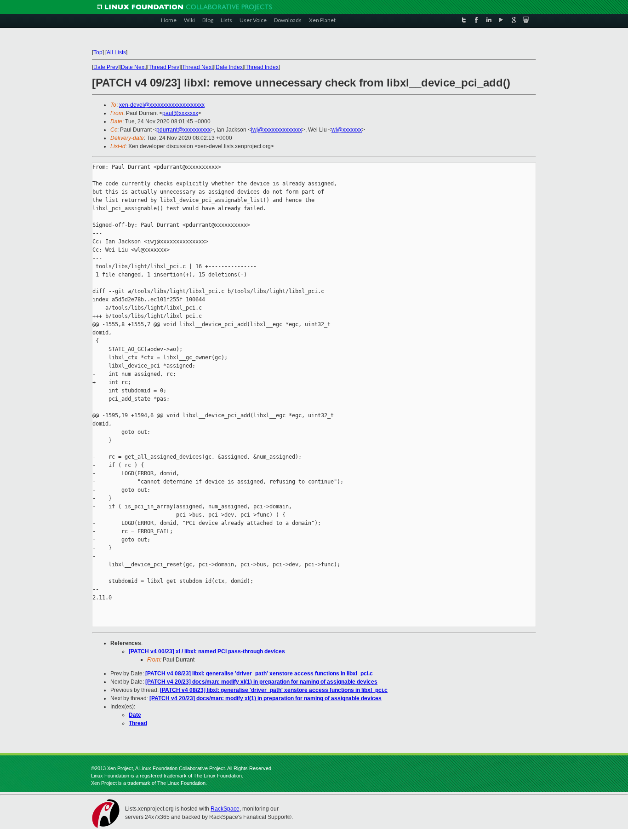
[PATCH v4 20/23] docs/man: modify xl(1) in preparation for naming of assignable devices (261, 682)
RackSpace (225, 809)
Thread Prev (163, 67)
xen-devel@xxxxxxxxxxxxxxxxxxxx (162, 105)
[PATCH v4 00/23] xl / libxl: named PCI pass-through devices (207, 651)
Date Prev (105, 67)
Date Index (229, 67)
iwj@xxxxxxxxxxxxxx (276, 130)
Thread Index (262, 67)
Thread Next (197, 67)
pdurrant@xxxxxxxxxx (183, 130)
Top (98, 52)
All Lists (116, 52)
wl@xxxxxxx (346, 130)
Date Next (133, 67)
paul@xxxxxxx (180, 113)
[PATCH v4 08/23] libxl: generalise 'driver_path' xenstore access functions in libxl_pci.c (259, 673)
